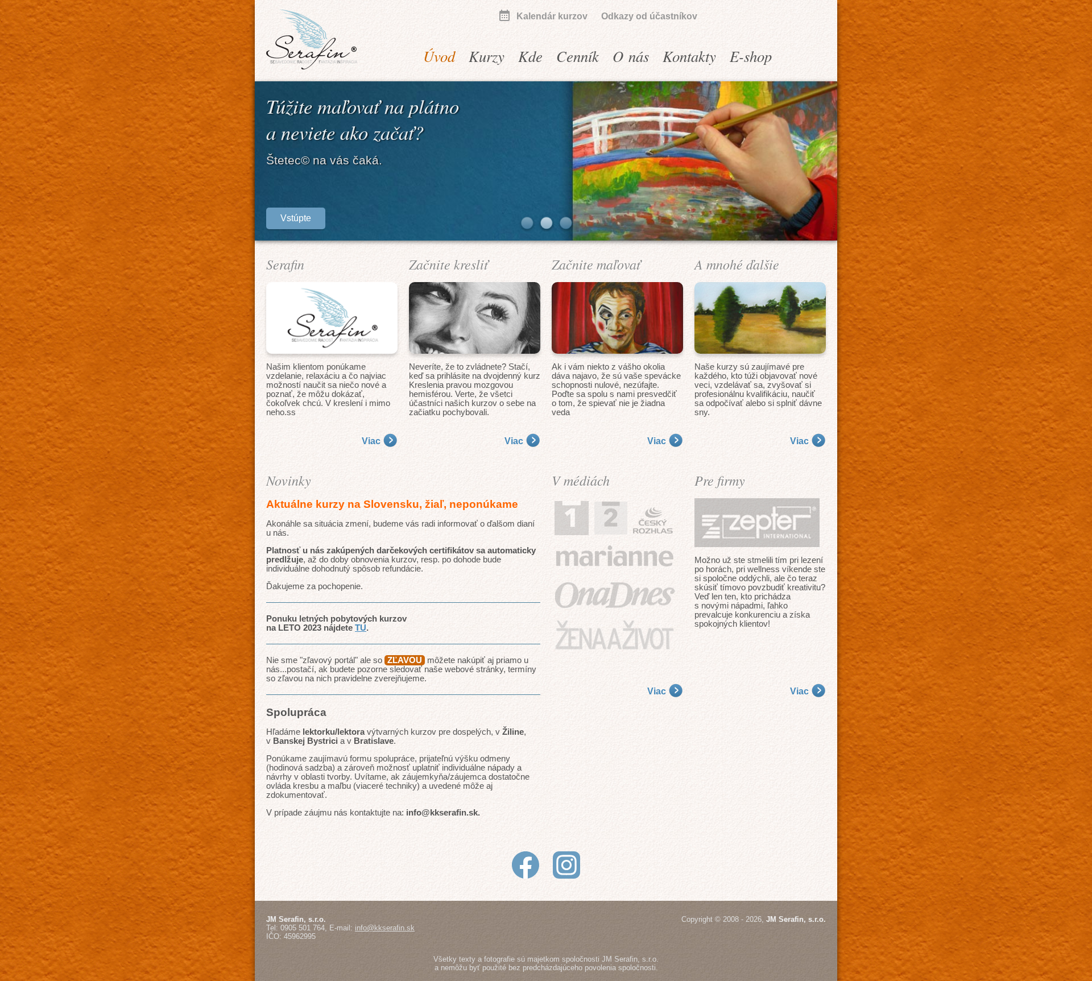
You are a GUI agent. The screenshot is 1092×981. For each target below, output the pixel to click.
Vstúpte (295, 218)
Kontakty (689, 55)
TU (360, 627)
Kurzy (486, 55)
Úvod (439, 55)
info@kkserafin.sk (385, 928)
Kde (530, 55)
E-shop (751, 55)
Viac (371, 441)
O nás (631, 55)
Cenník (577, 55)
